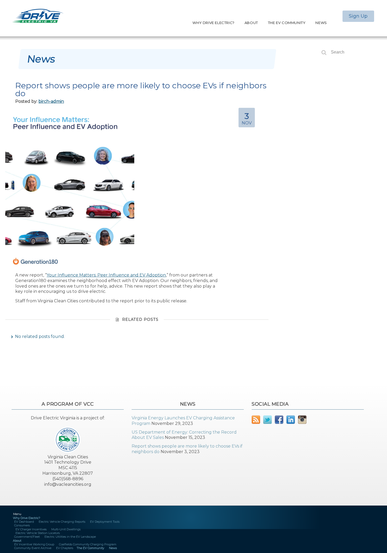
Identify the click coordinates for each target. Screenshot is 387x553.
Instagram (302, 419)
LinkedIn (290, 419)
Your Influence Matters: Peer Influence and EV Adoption (106, 275)
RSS (256, 419)
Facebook (279, 419)
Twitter (267, 419)
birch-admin (51, 101)
